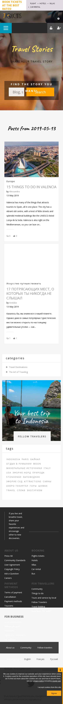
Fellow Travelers (39, 602)
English (27, 659)
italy (47, 468)
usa (8, 472)
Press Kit (8, 555)
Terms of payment (13, 592)
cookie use (56, 681)
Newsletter (9, 630)
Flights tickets (38, 555)
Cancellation (10, 596)
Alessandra (14, 191)
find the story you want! (31, 87)
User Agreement (12, 564)
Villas (52, 3)
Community (37, 589)
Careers (8, 578)
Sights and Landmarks (14, 635)
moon (37, 463)
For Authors (10, 639)
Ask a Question (11, 573)
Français (40, 659)
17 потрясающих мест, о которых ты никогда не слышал (30, 293)
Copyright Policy (12, 569)
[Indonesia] (31, 410)
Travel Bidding (38, 606)
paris (25, 459)
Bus (33, 573)
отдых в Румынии (19, 463)
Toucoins (8, 605)
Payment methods (13, 601)
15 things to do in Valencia (31, 186)
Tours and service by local (44, 597)
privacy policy (38, 681)
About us (10, 647)
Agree (54, 693)
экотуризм (34, 490)
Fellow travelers (44, 647)
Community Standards (14, 560)
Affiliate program (12, 626)
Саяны (47, 481)
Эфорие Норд (22, 472)
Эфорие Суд (14, 481)
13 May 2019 (12, 195)
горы (33, 485)
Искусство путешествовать (23, 283)
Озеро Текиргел (17, 485)
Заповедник (31, 477)
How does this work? (41, 611)
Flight (33, 3)
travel (11, 490)
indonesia (13, 459)
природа (38, 472)
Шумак (43, 485)
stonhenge (14, 477)
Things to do (38, 593)
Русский (54, 659)
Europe (10, 181)
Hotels (43, 3)
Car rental (35, 7)
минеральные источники (24, 468)
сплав (21, 490)
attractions (32, 481)
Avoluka (13, 302)
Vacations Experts (12, 622)
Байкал (35, 459)
